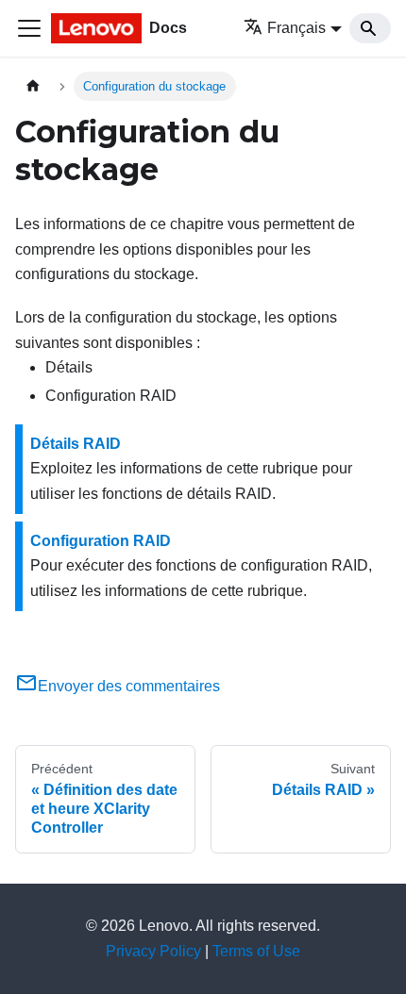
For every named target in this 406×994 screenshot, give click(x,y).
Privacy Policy (153, 951)
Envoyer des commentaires (129, 686)
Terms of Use (256, 951)
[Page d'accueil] (33, 86)
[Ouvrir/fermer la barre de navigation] (29, 28)
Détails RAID (75, 444)
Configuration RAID (100, 541)
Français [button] (296, 28)
